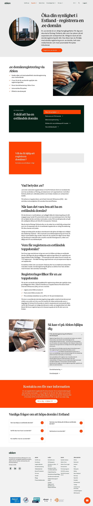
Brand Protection (39, 471)
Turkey (75, 484)
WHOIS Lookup (65, 471)
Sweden (76, 480)
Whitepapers (51, 462)
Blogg (36, 478)
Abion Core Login (65, 464)
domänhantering (54, 351)
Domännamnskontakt (53, 476)
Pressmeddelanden (40, 480)
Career (36, 475)
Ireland (75, 464)
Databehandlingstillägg (54, 474)
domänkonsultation (43, 397)
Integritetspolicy (52, 472)
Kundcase (37, 462)
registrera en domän (55, 395)
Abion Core (41, 3)
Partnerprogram (65, 469)
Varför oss (26, 3)
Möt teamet (77, 493)
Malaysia (76, 469)
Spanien (76, 478)
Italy (75, 466)
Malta (75, 471)
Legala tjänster (39, 464)
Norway (76, 475)
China (75, 460)
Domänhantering (39, 466)
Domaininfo (64, 466)
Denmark (76, 462)
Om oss (37, 473)
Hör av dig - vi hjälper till (45, 401)
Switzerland (77, 482)
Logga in (85, 3)
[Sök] (79, 3)
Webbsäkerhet (38, 469)
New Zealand (77, 473)
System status (64, 460)
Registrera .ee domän (50, 50)
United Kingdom (78, 490)
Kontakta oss (51, 460)
